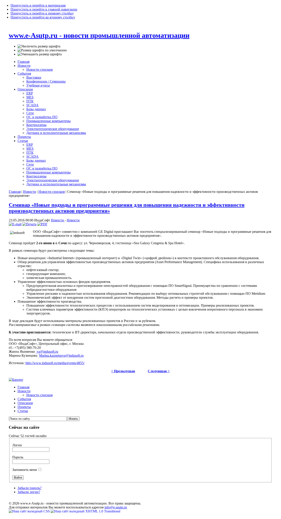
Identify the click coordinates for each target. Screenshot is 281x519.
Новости (29, 191)
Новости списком (51, 191)
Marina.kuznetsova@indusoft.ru (61, 355)
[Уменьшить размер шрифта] (40, 54)
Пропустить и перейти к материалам (38, 5)
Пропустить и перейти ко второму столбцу (43, 17)
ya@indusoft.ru (47, 351)
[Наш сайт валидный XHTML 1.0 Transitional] (85, 511)
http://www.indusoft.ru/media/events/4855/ (55, 363)
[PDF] (42, 224)
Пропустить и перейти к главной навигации (44, 9)
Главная (15, 191)
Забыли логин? (29, 492)
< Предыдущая (123, 371)
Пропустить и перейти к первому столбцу (42, 13)
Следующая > (159, 371)
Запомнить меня (25, 470)
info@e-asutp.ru (115, 507)
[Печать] (29, 224)
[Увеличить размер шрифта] (39, 46)
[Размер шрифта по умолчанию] (42, 50)
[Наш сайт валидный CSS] (30, 511)
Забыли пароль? (29, 488)
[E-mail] (15, 224)
